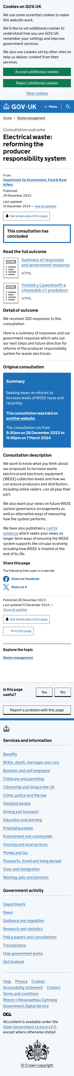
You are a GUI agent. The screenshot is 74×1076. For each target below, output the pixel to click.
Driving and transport (21, 811)
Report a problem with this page (37, 710)
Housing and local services (25, 844)
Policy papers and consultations (30, 937)
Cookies (38, 981)
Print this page (21, 631)
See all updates (45, 206)
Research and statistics (23, 928)
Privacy (21, 981)
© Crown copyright (37, 1065)
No (65, 692)
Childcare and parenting (23, 778)
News (8, 912)
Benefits (10, 754)
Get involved (13, 961)
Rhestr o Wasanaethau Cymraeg (30, 999)
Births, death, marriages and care (31, 762)
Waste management (31, 118)
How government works (23, 953)
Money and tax (15, 852)
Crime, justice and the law (24, 795)
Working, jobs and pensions (26, 877)
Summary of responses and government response (45, 262)
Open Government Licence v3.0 (29, 1026)
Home (7, 118)
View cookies (37, 93)
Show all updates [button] (15, 610)
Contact (53, 987)
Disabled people (17, 803)
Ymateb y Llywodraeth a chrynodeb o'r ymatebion (44, 287)
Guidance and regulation (23, 920)
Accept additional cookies (37, 71)
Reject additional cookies (37, 83)
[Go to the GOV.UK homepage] (19, 106)
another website (20, 418)
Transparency (14, 945)
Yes (46, 692)
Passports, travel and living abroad (32, 860)
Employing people (18, 828)
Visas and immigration (21, 869)
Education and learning (22, 819)
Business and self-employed (26, 770)
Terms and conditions (21, 993)
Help (7, 981)
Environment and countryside (27, 836)
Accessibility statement (23, 987)
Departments (14, 904)
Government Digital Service (26, 1006)
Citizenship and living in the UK (28, 787)
